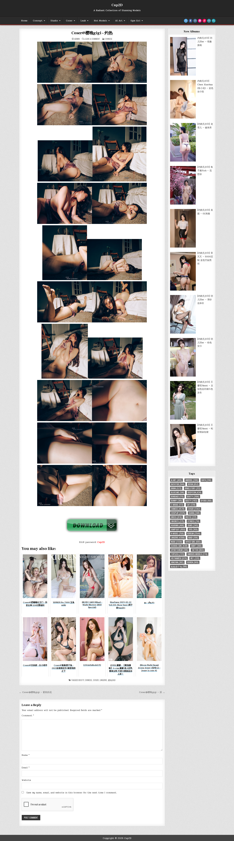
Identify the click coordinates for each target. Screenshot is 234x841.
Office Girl (193, 541)
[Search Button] (213, 21)
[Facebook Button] (190, 21)
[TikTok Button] (204, 21)
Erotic (190, 517)
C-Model (177, 504)
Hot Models (100, 20)
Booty (193, 496)
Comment (28, 715)
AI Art (118, 20)
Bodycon (194, 492)
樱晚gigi (111, 680)
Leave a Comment (92, 39)
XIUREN (193, 562)
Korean (193, 533)
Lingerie (103, 680)
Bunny (176, 500)
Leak (83, 20)
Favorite (177, 521)
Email (25, 767)
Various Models (197, 554)
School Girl (179, 546)
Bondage (177, 496)
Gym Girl (135, 20)
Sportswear (179, 550)
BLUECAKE (177, 492)
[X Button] (186, 21)
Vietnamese (179, 558)
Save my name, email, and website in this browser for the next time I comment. (71, 792)
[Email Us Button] (209, 21)
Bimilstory (192, 488)
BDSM (193, 484)
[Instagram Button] (195, 21)
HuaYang (177, 525)
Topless (177, 554)
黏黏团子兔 (179, 566)
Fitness (193, 521)
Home (24, 20)
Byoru (206, 500)
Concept (37, 20)
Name (25, 755)
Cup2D (117, 5)
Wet (194, 558)
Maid (193, 537)
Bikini (176, 488)
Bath (206, 480)
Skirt (196, 546)
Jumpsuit (178, 529)
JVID (193, 529)
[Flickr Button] (200, 21)
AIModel (191, 480)
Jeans (193, 525)
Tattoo (198, 550)
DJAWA (194, 513)
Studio (54, 20)
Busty (81, 680)
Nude (176, 541)
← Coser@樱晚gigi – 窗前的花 (35, 692)
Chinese (108, 38)
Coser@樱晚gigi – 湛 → (152, 692)
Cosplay (178, 513)
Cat (191, 504)
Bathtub (177, 484)
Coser (69, 20)
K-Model (177, 533)
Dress (176, 517)
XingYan (177, 562)
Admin (77, 39)
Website (26, 780)
